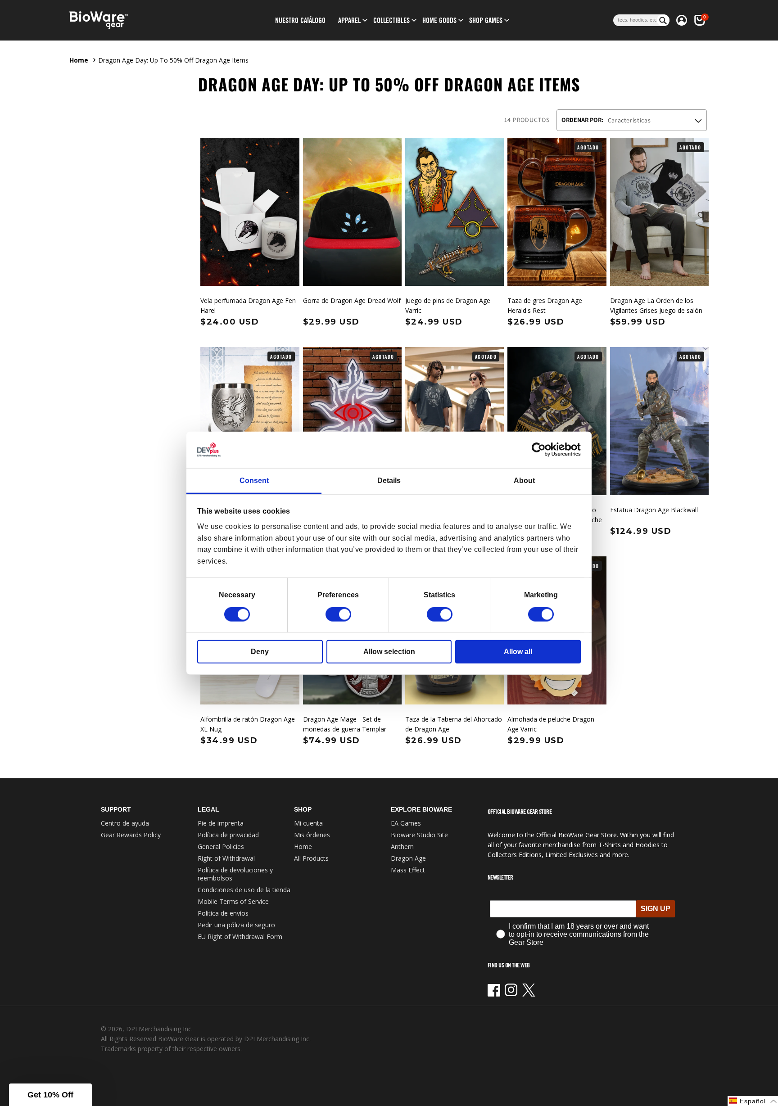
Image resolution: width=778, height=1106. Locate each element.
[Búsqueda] (663, 20)
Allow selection (389, 651)
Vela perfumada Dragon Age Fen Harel (248, 305)
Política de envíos (223, 913)
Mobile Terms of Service (233, 901)
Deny (260, 651)
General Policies (221, 846)
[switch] (338, 614)
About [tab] (524, 480)
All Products (311, 858)
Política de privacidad (228, 835)
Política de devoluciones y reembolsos (235, 874)
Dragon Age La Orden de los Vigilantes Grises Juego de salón (656, 305)
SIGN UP (655, 908)
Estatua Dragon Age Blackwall (654, 510)
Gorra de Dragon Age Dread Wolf (352, 300)
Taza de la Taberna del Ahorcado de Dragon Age (453, 724)
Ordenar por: (582, 120)
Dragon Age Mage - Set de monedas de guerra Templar (344, 724)
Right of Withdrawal (226, 858)
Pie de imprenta (221, 823)
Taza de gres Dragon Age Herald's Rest (544, 305)
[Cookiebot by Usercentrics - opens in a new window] (541, 449)
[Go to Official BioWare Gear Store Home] (139, 20)
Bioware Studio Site (419, 835)
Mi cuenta (308, 823)
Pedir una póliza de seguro (236, 925)
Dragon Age (408, 858)
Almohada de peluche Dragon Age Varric (550, 724)
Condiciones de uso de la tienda (244, 889)
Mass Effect (408, 870)
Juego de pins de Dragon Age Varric (447, 305)
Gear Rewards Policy (131, 835)
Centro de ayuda (125, 823)
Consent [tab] (254, 480)
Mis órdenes (312, 835)
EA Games (406, 823)
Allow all (518, 651)
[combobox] (635, 20)
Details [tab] (389, 480)
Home (78, 60)
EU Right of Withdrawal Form (240, 936)
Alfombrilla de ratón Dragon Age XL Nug (247, 724)
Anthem (402, 846)
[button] (349, 20)
